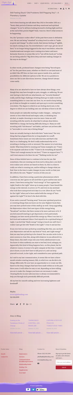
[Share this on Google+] (26, 304)
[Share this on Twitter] (16, 304)
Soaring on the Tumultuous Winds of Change (17, 323)
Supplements (23, 370)
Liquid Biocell (45, 3)
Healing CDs (23, 367)
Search (3, 354)
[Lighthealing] (9, 2)
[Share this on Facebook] (20, 304)
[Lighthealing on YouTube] (61, 9)
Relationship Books (25, 364)
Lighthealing (38, 385)
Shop (36, 3)
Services (21, 357)
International (53, 9)
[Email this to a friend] (30, 304)
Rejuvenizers (23, 354)
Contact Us (4, 357)
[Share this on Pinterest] (23, 304)
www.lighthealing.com (19, 294)
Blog (67, 3)
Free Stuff (22, 373)
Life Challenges (57, 3)
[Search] (66, 9)
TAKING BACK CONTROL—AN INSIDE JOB (33, 323)
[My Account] (64, 9)
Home (29, 3)
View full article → (17, 333)
